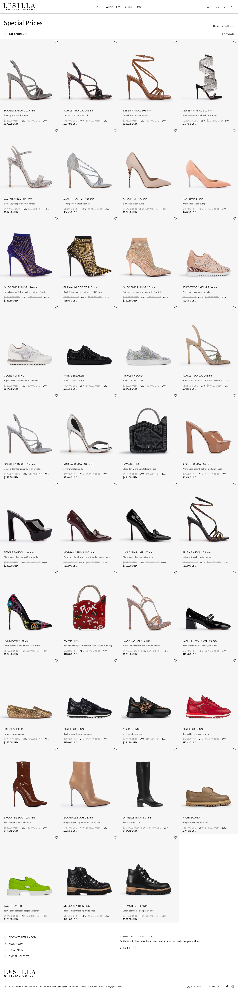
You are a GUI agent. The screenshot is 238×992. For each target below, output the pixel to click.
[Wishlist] (225, 7)
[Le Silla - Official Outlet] (19, 7)
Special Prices (227, 26)
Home (216, 26)
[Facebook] (227, 986)
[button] (98, 7)
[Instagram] (233, 986)
